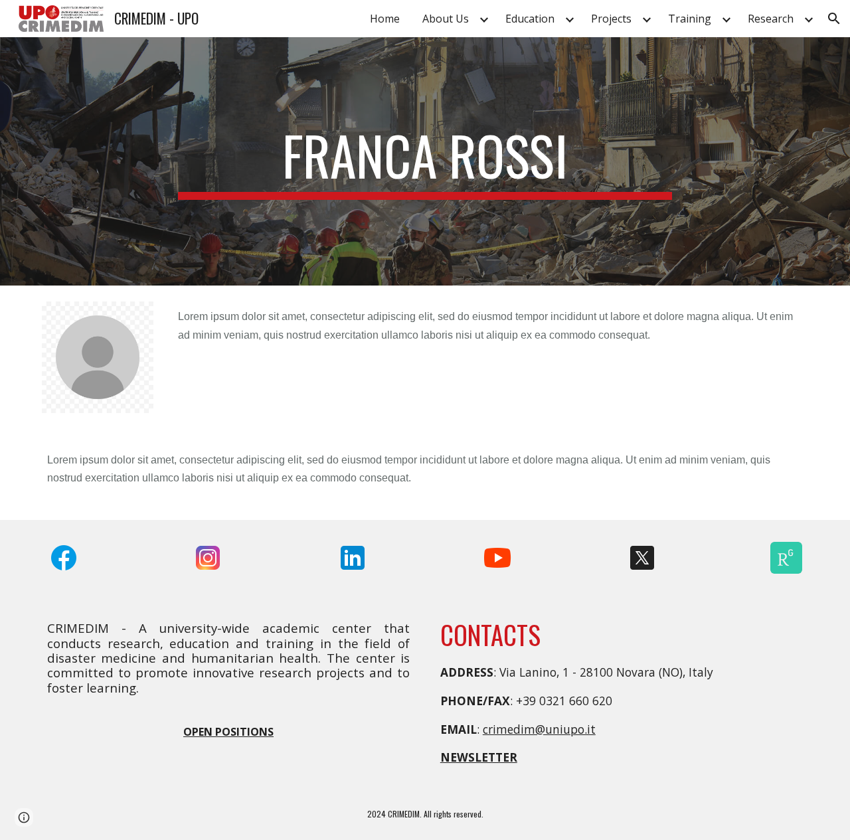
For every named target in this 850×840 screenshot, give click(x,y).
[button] (834, 19)
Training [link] (689, 18)
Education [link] (529, 18)
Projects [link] (611, 18)
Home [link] (385, 18)
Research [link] (771, 18)
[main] (425, 161)
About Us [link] (445, 18)
